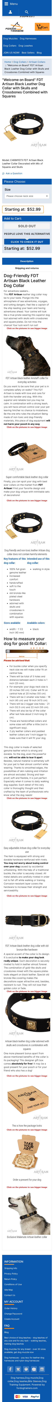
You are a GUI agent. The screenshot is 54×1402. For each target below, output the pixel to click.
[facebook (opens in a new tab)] (10, 1369)
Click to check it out (27, 241)
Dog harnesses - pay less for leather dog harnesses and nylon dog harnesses (24, 1359)
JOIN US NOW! (11, 52)
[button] (49, 1388)
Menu (13, 3)
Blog (39, 52)
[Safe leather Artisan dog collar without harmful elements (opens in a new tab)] (27, 524)
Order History (10, 1308)
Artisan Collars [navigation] (37, 61)
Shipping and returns (27, 268)
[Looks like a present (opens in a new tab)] (27, 1154)
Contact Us (9, 1295)
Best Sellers (28, 52)
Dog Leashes (26, 45)
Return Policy (10, 1279)
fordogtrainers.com (27, 1388)
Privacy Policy (11, 1273)
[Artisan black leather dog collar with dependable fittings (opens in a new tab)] (27, 920)
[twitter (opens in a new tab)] (18, 1369)
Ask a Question (13, 173)
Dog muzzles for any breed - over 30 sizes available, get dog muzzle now (25, 1350)
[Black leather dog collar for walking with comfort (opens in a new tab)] (27, 451)
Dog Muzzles (10, 38)
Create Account (11, 1319)
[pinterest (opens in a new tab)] (26, 1369)
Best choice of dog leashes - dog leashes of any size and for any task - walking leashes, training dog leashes (26, 1340)
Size (8, 189)
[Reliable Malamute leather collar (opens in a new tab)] (27, 1211)
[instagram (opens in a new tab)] (42, 1369)
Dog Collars (9, 45)
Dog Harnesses (28, 38)
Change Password (13, 1313)
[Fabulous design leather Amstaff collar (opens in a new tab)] (27, 352)
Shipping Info (10, 1268)
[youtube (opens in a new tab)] (34, 1369)
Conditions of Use (13, 1284)
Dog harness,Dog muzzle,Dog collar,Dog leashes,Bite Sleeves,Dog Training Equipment (27, 1381)
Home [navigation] (7, 61)
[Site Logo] (14, 26)
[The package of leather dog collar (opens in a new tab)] (27, 1100)
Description (26, 261)
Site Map (8, 1290)
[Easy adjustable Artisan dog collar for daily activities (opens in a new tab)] (27, 822)
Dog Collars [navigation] (20, 61)
